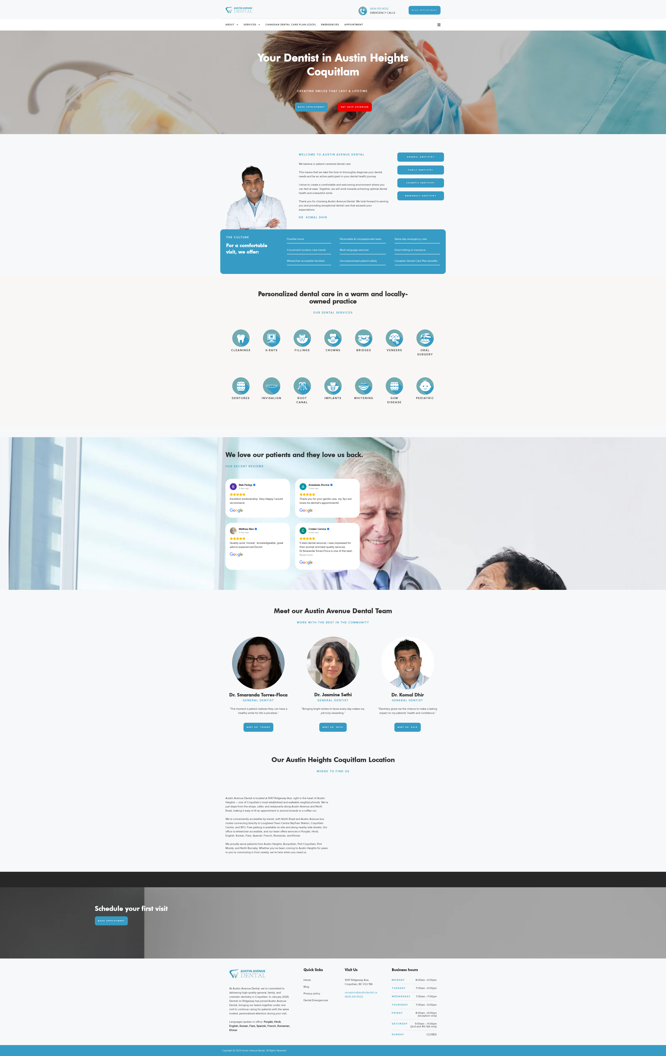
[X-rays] (271, 338)
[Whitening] (363, 386)
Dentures (241, 398)
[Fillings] (302, 338)
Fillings (302, 350)
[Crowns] (333, 338)
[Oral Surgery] (425, 338)
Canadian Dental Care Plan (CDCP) (291, 24)
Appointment (353, 24)
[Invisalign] (271, 386)
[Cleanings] (241, 338)
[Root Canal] (302, 386)
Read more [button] (306, 555)
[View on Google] (233, 486)
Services (250, 24)
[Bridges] (363, 338)
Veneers (394, 350)
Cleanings (241, 350)
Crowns (333, 350)
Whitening (363, 398)
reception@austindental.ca (361, 992)
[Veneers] (394, 338)
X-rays (271, 350)
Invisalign (271, 398)
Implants (333, 398)
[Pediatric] (425, 386)
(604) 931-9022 (379, 8)
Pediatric (425, 398)
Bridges (363, 350)
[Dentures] (241, 386)
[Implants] (333, 386)
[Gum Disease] (394, 386)
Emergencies (330, 24)
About (229, 24)
